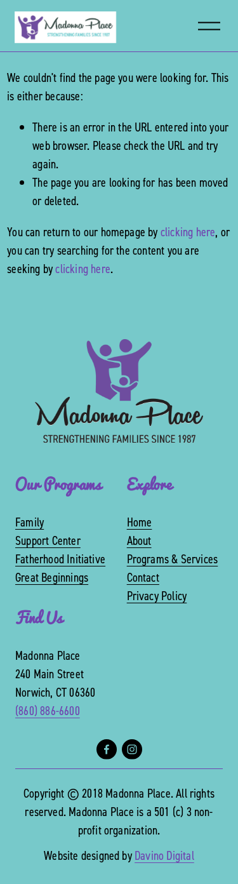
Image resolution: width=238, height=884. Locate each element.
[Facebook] (106, 749)
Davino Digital (164, 855)
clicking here (188, 231)
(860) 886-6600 (47, 710)
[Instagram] (132, 749)
